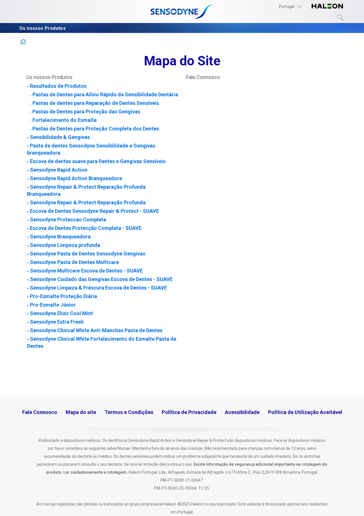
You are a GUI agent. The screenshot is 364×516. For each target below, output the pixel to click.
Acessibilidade (242, 412)
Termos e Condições (129, 412)
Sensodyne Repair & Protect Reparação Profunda (88, 202)
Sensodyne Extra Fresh (57, 322)
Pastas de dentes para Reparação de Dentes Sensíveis (95, 103)
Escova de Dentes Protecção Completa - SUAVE (86, 228)
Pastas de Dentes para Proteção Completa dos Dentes (95, 129)
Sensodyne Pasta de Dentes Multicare (74, 262)
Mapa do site (81, 412)
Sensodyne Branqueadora (60, 237)
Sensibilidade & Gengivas (60, 137)
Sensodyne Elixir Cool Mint (61, 313)
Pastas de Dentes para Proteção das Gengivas (86, 112)
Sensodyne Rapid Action (58, 170)
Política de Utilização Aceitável (305, 412)
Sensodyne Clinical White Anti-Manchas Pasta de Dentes (96, 330)
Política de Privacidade (189, 412)
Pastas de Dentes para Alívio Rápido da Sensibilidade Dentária (105, 94)
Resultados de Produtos (58, 86)
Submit (340, 17)
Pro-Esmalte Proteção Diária (63, 296)
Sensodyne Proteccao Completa (68, 219)
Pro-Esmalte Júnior (53, 305)
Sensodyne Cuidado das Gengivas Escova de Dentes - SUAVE (101, 279)
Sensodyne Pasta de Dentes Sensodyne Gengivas (87, 254)
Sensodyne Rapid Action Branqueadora (76, 178)
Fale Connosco (203, 77)
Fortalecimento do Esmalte (64, 120)
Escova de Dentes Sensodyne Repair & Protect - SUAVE (94, 211)
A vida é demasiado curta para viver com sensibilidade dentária (23, 43)
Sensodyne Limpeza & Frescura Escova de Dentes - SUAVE (98, 288)
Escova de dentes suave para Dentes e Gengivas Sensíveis (98, 161)
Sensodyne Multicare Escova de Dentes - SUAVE (86, 271)
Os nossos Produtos (43, 28)
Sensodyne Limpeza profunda (65, 245)
